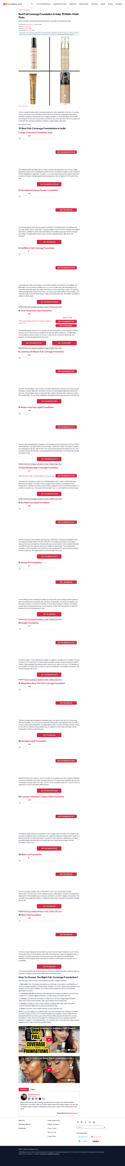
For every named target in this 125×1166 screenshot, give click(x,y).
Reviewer (23, 1089)
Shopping (119, 4)
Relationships (83, 4)
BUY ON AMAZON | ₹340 (66, 476)
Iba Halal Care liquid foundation (35, 502)
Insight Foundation (30, 623)
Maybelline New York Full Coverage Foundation (43, 683)
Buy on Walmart (66, 325)
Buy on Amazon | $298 (49, 791)
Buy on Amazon (49, 242)
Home (20, 10)
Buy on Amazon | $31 (34, 343)
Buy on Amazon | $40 (49, 401)
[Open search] (32, 4)
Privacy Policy (52, 1128)
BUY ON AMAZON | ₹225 (66, 642)
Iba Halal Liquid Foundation (33, 741)
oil (30, 660)
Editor (33, 1089)
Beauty (110, 4)
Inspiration (72, 4)
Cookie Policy (52, 1136)
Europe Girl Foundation (31, 562)
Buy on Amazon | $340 (49, 494)
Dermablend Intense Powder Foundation (39, 190)
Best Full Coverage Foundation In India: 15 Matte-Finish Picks (43, 307)
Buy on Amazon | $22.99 (49, 184)
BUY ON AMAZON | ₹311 (66, 522)
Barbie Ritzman (34, 1095)
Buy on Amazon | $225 (49, 674)
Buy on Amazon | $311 (49, 556)
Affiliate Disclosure (53, 1124)
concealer (49, 287)
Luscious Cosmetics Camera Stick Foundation (42, 797)
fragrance (55, 488)
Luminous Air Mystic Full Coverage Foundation (42, 352)
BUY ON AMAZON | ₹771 (66, 427)
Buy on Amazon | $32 (49, 848)
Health (103, 4)
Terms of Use (52, 1132)
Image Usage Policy (54, 1120)
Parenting (94, 4)
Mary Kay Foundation (31, 915)
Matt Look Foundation (31, 854)
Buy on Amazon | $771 (49, 459)
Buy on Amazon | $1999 (49, 302)
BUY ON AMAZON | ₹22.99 (66, 152)
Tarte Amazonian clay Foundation (36, 310)
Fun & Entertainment (43, 4)
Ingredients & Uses (59, 4)
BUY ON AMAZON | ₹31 (66, 321)
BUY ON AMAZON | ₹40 (66, 371)
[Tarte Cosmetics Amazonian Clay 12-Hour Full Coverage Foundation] (37, 321)
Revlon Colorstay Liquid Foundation (37, 407)
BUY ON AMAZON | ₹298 (66, 761)
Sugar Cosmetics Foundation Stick (36, 132)
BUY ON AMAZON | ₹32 (66, 816)
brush (48, 174)
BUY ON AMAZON (66, 210)
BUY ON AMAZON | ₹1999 (66, 268)
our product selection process (66, 34)
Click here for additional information (49, 1154)
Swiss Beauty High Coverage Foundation (39, 468)
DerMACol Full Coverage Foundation (38, 248)
